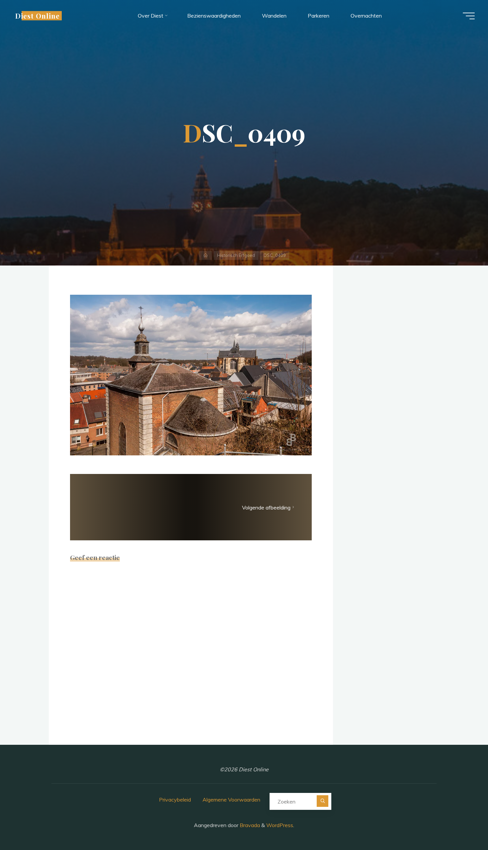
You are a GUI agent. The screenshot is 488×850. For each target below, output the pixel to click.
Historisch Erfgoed (236, 255)
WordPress (279, 825)
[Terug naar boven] (462, 824)
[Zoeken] (322, 801)
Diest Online (37, 15)
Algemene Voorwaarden (231, 799)
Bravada (249, 825)
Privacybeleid (175, 799)
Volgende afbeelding (266, 507)
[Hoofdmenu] (469, 16)
